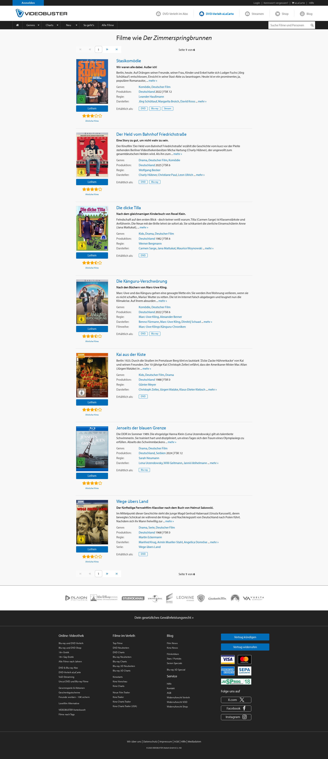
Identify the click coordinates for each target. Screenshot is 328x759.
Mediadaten (194, 741)
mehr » (153, 80)
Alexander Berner (171, 317)
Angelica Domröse (195, 542)
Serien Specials (174, 663)
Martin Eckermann (150, 537)
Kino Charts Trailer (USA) (125, 706)
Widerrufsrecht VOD (177, 701)
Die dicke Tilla (128, 207)
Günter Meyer (147, 384)
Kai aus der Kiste (131, 354)
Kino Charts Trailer (122, 701)
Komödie (144, 87)
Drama (143, 160)
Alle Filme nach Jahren (70, 661)
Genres (30, 25)
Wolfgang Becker (149, 170)
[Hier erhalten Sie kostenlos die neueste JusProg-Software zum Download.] (236, 681)
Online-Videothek (71, 635)
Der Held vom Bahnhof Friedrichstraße (151, 134)
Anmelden (28, 3)
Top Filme (118, 643)
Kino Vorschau (120, 681)
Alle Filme (108, 25)
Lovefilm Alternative (69, 703)
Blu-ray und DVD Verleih (71, 643)
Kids (141, 233)
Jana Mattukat (167, 248)
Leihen (92, 108)
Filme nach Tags (67, 714)
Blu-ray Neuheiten (122, 656)
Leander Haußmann (151, 96)
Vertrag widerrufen (245, 647)
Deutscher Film (160, 87)
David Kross (187, 101)
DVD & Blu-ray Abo (68, 667)
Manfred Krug (147, 542)
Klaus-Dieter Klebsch (192, 389)
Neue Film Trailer (121, 692)
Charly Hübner (148, 175)
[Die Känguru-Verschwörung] (92, 301)
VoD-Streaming (66, 676)
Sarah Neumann (149, 458)
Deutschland (147, 91)
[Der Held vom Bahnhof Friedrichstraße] (92, 154)
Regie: (120, 96)
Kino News (172, 647)
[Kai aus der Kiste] (92, 375)
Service (172, 676)
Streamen (258, 14)
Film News (172, 643)
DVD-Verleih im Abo (175, 14)
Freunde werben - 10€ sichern (74, 696)
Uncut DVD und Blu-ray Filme (73, 681)
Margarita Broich (168, 101)
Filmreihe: (122, 326)
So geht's (89, 25)
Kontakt (171, 688)
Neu (68, 25)
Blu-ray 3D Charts (121, 670)
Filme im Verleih (124, 635)
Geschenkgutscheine (69, 692)
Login (257, 3)
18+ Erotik (64, 652)
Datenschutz (150, 741)
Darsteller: (122, 101)
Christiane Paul (167, 175)
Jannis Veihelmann (195, 463)
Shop (285, 14)
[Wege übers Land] (92, 522)
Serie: (119, 547)
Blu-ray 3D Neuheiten (124, 665)
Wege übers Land (132, 501)
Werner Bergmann (150, 243)
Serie (151, 527)
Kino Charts (118, 685)
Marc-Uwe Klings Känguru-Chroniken (162, 326)
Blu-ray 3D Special (176, 669)
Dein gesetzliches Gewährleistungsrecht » (164, 617)
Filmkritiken (173, 653)
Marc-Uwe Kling (149, 317)
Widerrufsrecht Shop (177, 706)
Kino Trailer (118, 696)
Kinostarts (118, 676)
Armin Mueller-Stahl (170, 542)
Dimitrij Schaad (191, 322)
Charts (49, 25)
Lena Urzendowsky (151, 463)
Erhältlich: (124, 109)
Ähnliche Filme (92, 121)
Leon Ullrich (185, 175)
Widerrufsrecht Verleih (178, 697)
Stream (167, 108)
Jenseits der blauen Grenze (141, 428)
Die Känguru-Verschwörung (141, 281)
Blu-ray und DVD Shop (70, 647)
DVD (143, 108)
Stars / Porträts (174, 658)
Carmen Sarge (147, 248)
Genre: (120, 87)
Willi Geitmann (173, 463)
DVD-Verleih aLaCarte (220, 14)
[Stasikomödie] (92, 81)
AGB (169, 692)
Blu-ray (154, 108)
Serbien (161, 453)
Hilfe (169, 683)
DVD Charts (119, 652)
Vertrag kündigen (245, 637)
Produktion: (123, 91)
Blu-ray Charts (120, 661)
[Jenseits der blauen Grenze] (92, 448)
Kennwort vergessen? (276, 3)
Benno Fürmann (149, 322)
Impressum (165, 741)
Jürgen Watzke (169, 389)
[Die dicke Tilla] (92, 228)
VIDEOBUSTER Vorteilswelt (72, 709)
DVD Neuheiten (121, 647)
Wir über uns (134, 741)
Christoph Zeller (149, 389)
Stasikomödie (128, 60)
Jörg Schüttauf (148, 101)
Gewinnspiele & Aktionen (72, 687)
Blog (309, 14)
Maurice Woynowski (189, 248)
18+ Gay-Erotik (66, 656)
